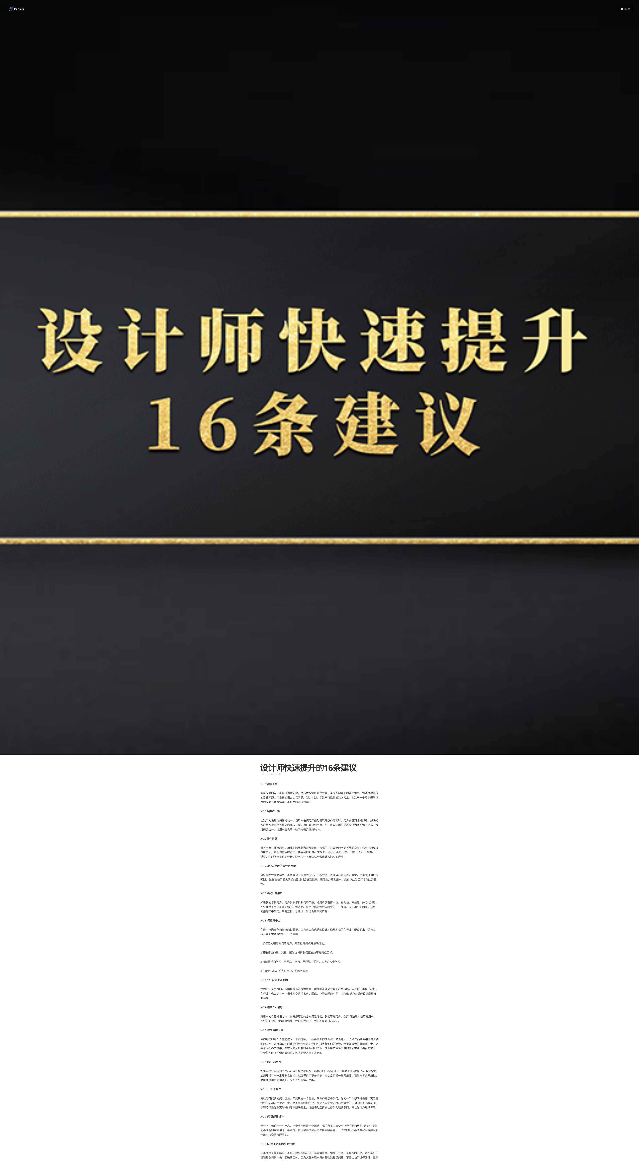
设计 (280, 774)
